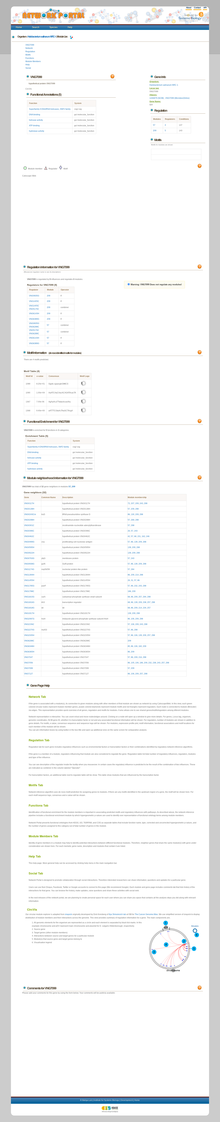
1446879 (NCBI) (156, 98)
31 (132, 580)
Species (53, 27)
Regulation (30, 51)
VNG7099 (29, 45)
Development (127, 1100)
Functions (29, 58)
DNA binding (34, 114)
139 (136, 542)
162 (143, 536)
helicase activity (36, 120)
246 (147, 536)
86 (129, 514)
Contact (197, 7)
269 (132, 520)
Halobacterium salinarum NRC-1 (42, 36)
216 (140, 657)
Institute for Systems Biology (106, 1100)
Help (70, 27)
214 (137, 575)
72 (129, 503)
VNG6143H (34, 313)
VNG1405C (34, 301)
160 (140, 646)
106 (132, 619)
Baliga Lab (87, 1100)
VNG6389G (34, 319)
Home (19, 27)
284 (132, 569)
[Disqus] (112, 1042)
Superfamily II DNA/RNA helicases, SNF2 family (50, 109)
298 (145, 503)
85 (129, 646)
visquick (68, 914)
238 (144, 602)
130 (132, 514)
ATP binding (34, 125)
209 (154, 130)
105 (132, 663)
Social (28, 68)
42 (129, 536)
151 (139, 536)
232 (136, 586)
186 (129, 591)
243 (141, 503)
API (204, 7)
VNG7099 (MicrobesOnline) (177, 98)
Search (35, 27)
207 (132, 503)
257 (140, 597)
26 (129, 531)
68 (135, 536)
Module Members (33, 61)
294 (144, 597)
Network (29, 48)
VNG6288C (34, 327)
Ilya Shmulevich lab (117, 914)
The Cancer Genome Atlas (146, 914)
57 (154, 125)
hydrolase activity (36, 131)
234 (144, 608)
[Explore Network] (71, 36)
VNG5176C (34, 309)
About (188, 7)
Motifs (28, 55)
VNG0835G (34, 296)
